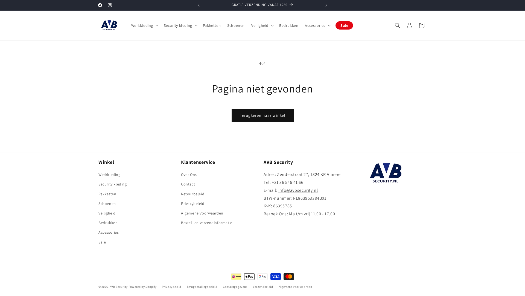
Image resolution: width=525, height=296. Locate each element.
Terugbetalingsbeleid (202, 287)
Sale (102, 242)
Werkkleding (109, 174)
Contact (188, 184)
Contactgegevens (235, 287)
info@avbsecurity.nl (298, 190)
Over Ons (189, 174)
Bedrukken (108, 222)
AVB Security (119, 287)
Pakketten (107, 193)
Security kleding (112, 184)
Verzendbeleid (263, 287)
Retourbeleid (192, 193)
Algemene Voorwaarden (202, 213)
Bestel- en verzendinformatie (206, 222)
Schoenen (107, 203)
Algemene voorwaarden (295, 287)
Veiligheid (107, 213)
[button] (144, 25)
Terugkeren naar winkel (262, 115)
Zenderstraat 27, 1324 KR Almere (309, 174)
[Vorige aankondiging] (199, 5)
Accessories (108, 232)
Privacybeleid (193, 203)
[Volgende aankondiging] (326, 5)
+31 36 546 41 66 (288, 182)
